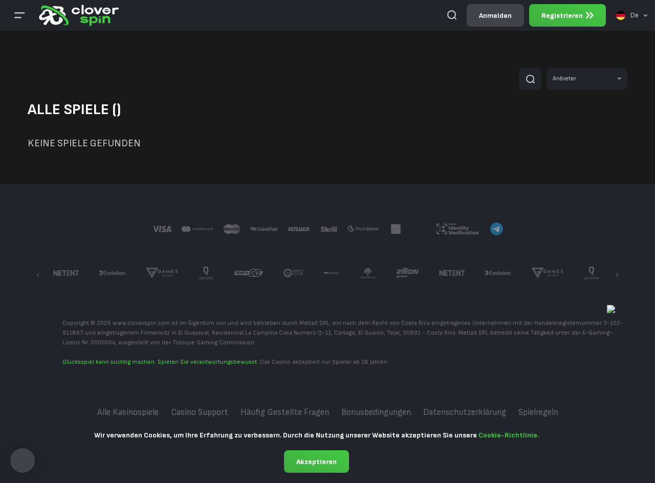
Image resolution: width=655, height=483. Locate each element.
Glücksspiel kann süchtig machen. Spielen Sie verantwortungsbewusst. (160, 362)
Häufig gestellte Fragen (285, 412)
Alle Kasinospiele (128, 412)
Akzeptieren (316, 461)
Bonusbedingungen (376, 412)
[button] (22, 460)
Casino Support (199, 412)
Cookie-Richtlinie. (508, 435)
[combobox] (631, 15)
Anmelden (495, 15)
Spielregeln (538, 412)
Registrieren (562, 15)
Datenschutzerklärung (464, 412)
